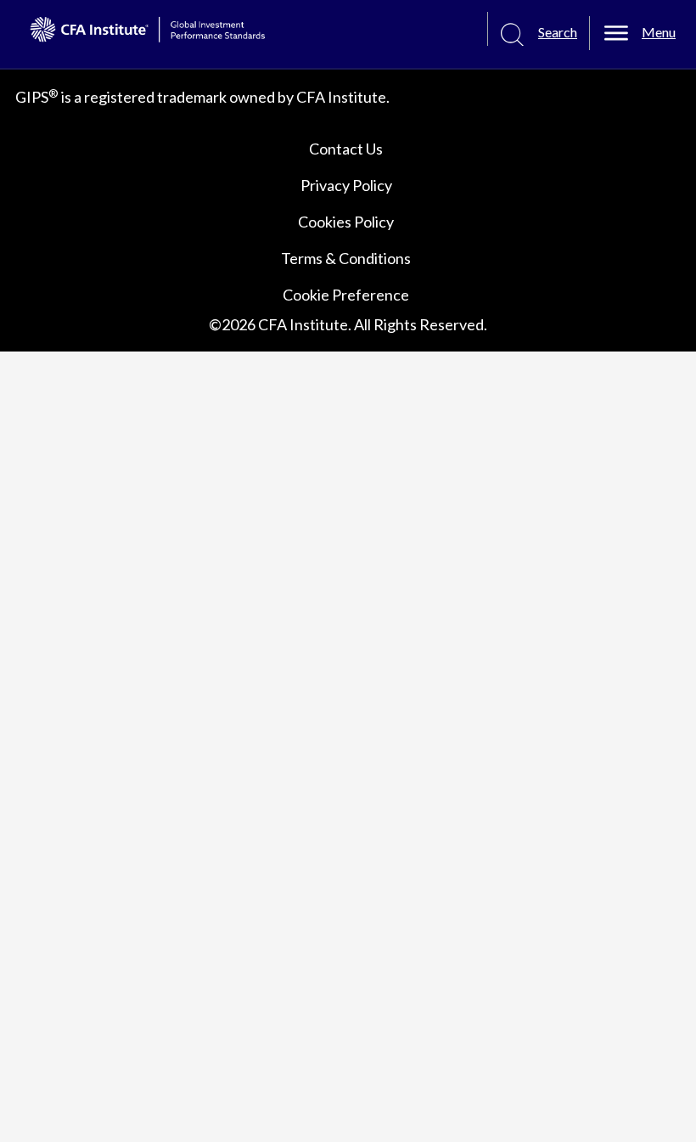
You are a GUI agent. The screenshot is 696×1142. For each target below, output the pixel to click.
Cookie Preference (346, 294)
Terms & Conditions (346, 258)
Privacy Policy (346, 185)
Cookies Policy (346, 221)
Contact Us (346, 148)
